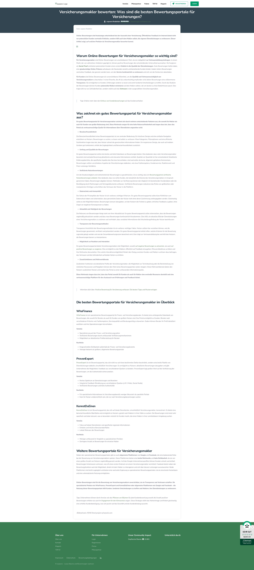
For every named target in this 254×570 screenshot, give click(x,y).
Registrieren (180, 4)
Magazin (163, 4)
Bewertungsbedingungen (88, 558)
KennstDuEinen (82, 410)
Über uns (58, 539)
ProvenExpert (81, 363)
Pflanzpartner (136, 4)
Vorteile (125, 4)
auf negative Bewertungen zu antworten (149, 246)
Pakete (146, 4)
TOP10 (154, 4)
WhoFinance (80, 315)
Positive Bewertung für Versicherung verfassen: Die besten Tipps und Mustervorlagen (126, 290)
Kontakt (58, 543)
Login (194, 4)
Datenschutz (70, 558)
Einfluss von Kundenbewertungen (113, 101)
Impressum (59, 558)
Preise (94, 546)
